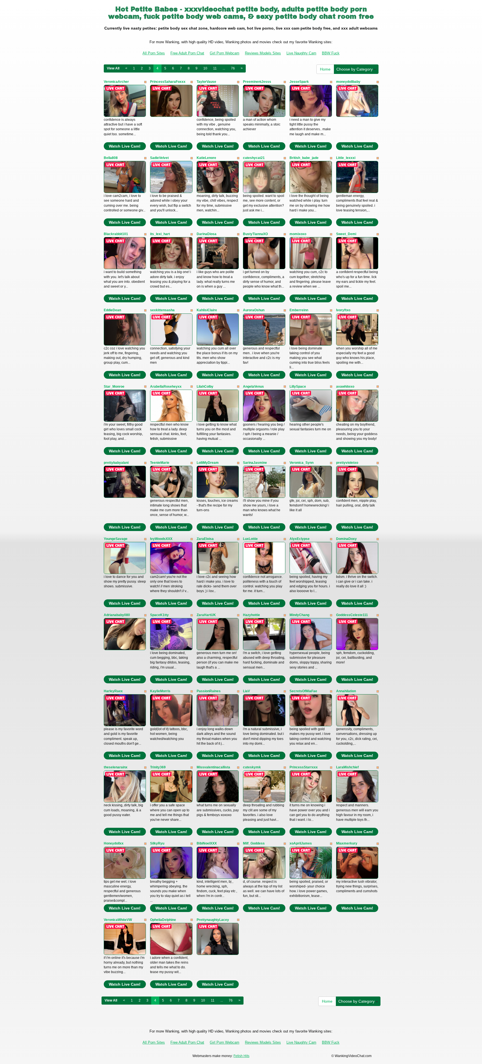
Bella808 (111, 158)
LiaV (246, 691)
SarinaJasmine (255, 463)
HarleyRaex (113, 691)
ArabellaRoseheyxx (166, 387)
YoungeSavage (115, 539)
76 (233, 68)
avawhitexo (345, 387)
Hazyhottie (251, 615)
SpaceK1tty (159, 615)
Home (325, 69)
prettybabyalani (116, 463)
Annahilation (346, 691)
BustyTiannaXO (255, 234)
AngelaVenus (253, 387)
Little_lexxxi (345, 158)
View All (113, 68)
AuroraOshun (253, 310)
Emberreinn (299, 310)
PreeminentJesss (257, 82)
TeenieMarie (159, 463)
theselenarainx (115, 767)
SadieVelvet (159, 158)
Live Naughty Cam (301, 53)
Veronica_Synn (302, 463)
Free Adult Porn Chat (187, 53)
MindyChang (299, 615)
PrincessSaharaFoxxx (167, 82)
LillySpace (298, 387)
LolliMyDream (208, 463)
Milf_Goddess (254, 843)
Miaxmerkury (346, 843)
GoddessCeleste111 (352, 615)
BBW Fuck (330, 53)
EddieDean (112, 310)
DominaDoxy (346, 539)
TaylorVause (206, 82)
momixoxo (298, 234)
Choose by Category (355, 69)
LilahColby (205, 387)
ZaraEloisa (205, 539)
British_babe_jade (304, 158)
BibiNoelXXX (207, 843)
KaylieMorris (160, 691)
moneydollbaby (348, 82)
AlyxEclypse (300, 539)
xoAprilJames (301, 843)
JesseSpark (299, 82)
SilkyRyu (157, 843)
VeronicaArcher (116, 82)
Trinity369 (158, 767)
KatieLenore (206, 158)
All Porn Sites (154, 53)
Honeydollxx (114, 843)
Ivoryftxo (343, 310)
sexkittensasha (162, 310)
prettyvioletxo (347, 463)
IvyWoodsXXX (161, 539)
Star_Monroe (114, 387)
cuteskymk (252, 767)
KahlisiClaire (207, 310)
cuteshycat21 (254, 158)
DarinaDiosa (206, 234)
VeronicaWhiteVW (118, 920)
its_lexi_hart (160, 234)
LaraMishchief (347, 767)
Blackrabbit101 (116, 234)
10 (205, 68)
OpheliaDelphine (163, 920)
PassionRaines (209, 691)
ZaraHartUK (206, 615)
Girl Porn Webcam (224, 53)
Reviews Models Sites (263, 53)
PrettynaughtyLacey (213, 920)
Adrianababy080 (117, 615)
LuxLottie (250, 539)
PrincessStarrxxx (304, 767)
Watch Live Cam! (125, 146)
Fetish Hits (241, 1056)
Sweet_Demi (346, 234)
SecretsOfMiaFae (303, 691)
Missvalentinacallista (213, 767)
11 (215, 68)
